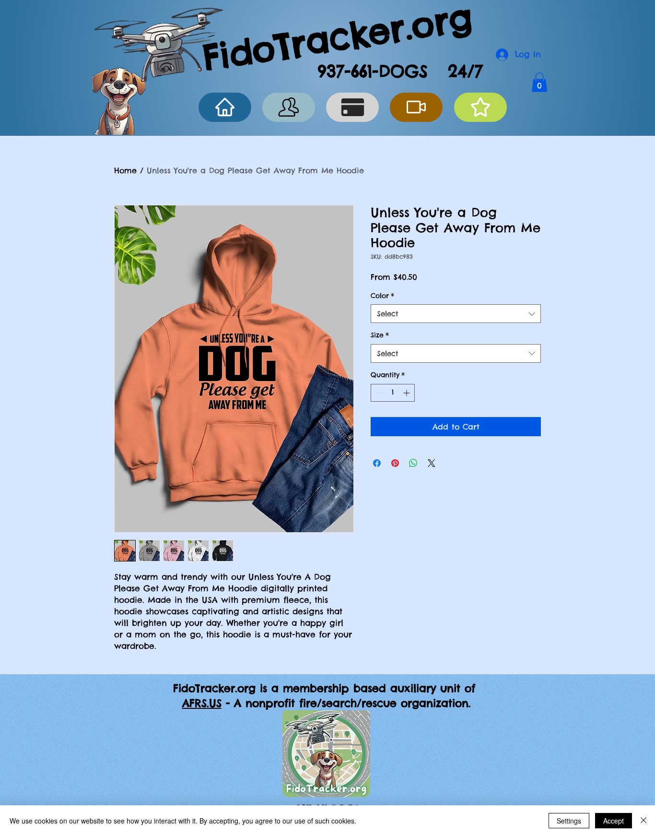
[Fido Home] (225, 107)
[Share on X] (431, 463)
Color (382, 295)
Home (125, 170)
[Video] (416, 107)
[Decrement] (378, 392)
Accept (613, 820)
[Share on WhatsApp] (413, 463)
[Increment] (407, 392)
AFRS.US (202, 703)
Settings (569, 820)
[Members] (288, 107)
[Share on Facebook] (377, 463)
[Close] (643, 820)
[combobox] (456, 313)
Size (380, 335)
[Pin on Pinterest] (395, 463)
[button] (539, 82)
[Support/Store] (352, 107)
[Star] (480, 107)
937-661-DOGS (372, 71)
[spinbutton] (392, 392)
